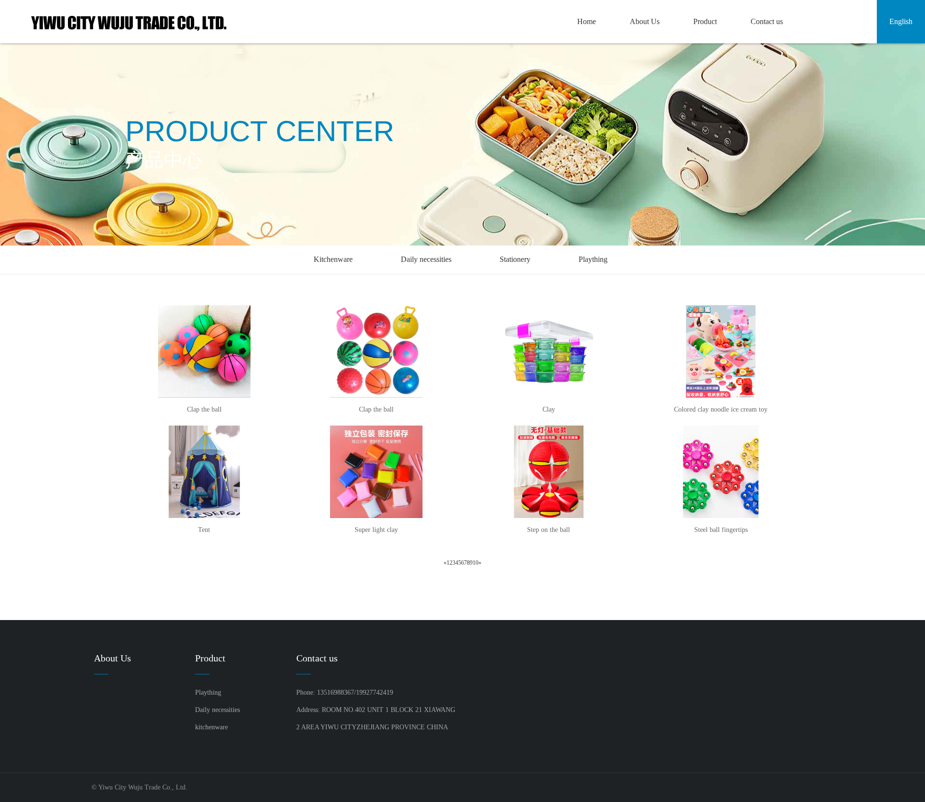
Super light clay (376, 529)
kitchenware (211, 727)
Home (586, 21)
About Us (645, 21)
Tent (204, 529)
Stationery (515, 259)
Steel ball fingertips (721, 529)
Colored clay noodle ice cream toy (720, 409)
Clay (548, 409)
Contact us (767, 21)
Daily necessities (426, 259)
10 (475, 562)
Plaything (593, 259)
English (900, 21)
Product (705, 21)
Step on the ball (548, 529)
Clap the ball (204, 409)
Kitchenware (333, 259)
